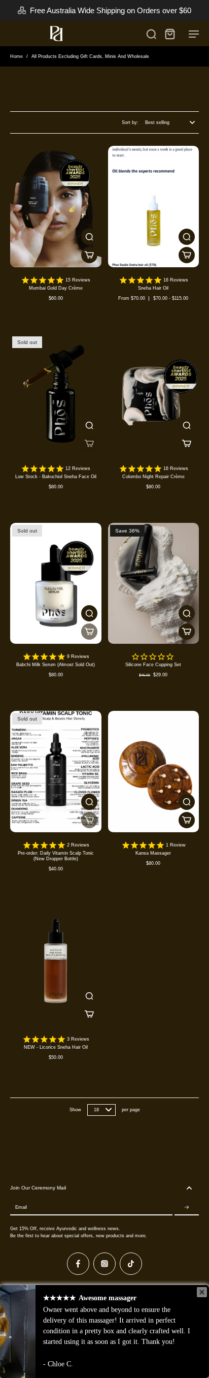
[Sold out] (89, 443)
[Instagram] (104, 1263)
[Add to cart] (187, 631)
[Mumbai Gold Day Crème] (55, 206)
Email (21, 1207)
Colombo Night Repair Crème (153, 476)
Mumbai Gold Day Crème (56, 288)
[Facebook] (78, 1263)
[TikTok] (131, 1263)
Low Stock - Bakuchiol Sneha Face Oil (55, 476)
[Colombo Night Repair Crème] (153, 395)
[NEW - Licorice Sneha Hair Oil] (55, 965)
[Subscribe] (187, 1207)
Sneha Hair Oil (153, 288)
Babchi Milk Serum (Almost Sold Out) (55, 664)
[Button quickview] (89, 237)
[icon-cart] (169, 33)
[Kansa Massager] (153, 771)
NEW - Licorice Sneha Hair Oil (56, 1047)
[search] (151, 33)
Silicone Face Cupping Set (153, 664)
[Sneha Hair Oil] (153, 206)
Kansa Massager (153, 853)
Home (16, 56)
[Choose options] (89, 255)
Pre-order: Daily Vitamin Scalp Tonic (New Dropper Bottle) (56, 856)
